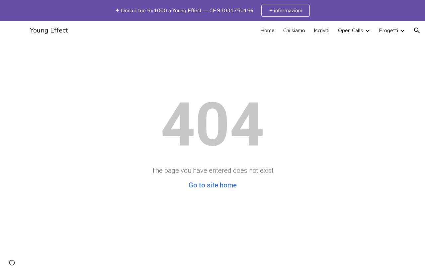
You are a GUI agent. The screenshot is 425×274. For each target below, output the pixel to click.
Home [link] (267, 30)
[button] (417, 30)
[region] (212, 10)
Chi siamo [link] (294, 30)
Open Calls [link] (350, 30)
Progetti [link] (388, 30)
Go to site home (213, 185)
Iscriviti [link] (321, 30)
